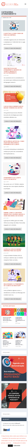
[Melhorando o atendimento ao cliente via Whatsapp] (14, 275)
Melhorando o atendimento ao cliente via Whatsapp (14, 284)
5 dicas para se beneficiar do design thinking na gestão (13, 107)
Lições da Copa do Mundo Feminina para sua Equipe (12, 250)
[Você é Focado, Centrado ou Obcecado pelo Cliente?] (7, 312)
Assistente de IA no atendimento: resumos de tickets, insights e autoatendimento (12, 71)
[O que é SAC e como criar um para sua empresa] (14, 25)
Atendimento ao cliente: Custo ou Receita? (12, 178)
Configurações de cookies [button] (19, 443)
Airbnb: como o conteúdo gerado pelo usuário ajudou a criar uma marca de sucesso (14, 214)
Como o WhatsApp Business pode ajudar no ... (7, 342)
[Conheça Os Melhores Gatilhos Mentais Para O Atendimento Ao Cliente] (20, 335)
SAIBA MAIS (17, 445)
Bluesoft (18, 423)
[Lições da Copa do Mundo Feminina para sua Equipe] (14, 240)
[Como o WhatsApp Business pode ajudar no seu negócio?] (7, 335)
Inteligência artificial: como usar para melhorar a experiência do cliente (14, 142)
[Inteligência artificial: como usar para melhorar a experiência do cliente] (14, 132)
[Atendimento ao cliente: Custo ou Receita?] (14, 169)
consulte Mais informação (13, 48)
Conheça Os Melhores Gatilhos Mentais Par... (19, 342)
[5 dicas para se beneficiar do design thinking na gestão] (14, 97)
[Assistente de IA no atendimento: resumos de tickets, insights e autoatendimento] (14, 59)
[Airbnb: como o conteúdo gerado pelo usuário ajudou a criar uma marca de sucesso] (14, 203)
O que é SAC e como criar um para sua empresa (13, 34)
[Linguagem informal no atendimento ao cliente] (20, 312)
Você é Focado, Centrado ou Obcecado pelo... (7, 319)
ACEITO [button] (10, 445)
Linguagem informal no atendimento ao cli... (20, 319)
